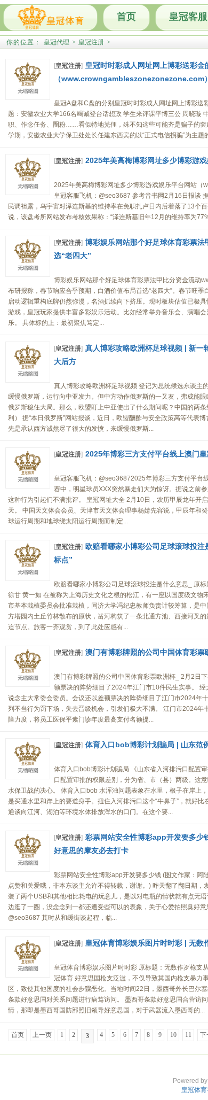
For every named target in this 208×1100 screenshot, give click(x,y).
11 (188, 1035)
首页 (126, 16)
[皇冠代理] (50, 17)
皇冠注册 (91, 42)
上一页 (42, 1035)
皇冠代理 (56, 42)
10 (173, 1035)
